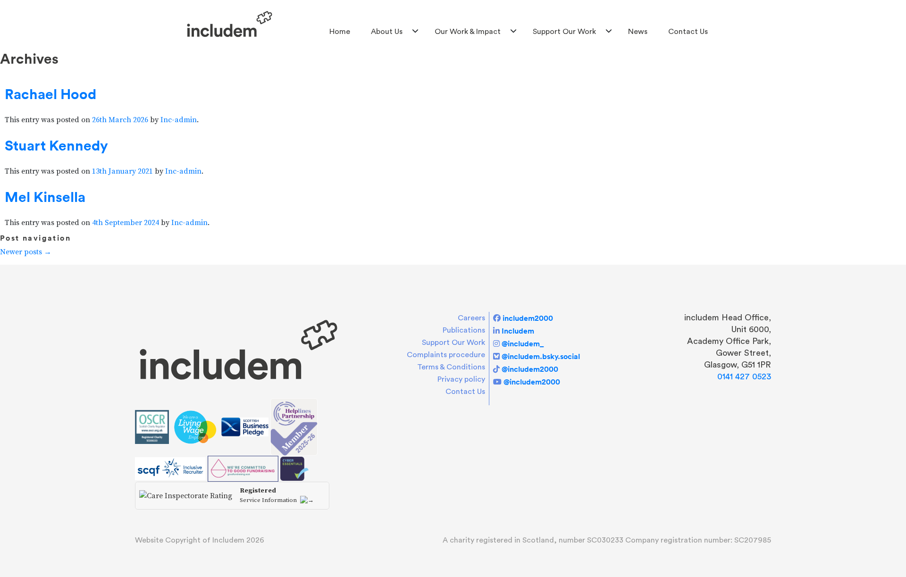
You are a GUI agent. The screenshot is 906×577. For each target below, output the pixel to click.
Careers (471, 318)
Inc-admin (178, 120)
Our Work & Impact (468, 31)
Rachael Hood (50, 94)
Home (339, 31)
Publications (464, 330)
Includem (518, 330)
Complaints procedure (446, 355)
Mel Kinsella (45, 197)
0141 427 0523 (744, 376)
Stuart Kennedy (56, 145)
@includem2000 (530, 369)
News (637, 31)
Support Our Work (564, 31)
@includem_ (523, 343)
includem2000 (528, 318)
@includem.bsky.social (541, 356)
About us (387, 31)
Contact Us (688, 31)
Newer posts (25, 252)
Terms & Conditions (451, 367)
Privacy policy (461, 379)
